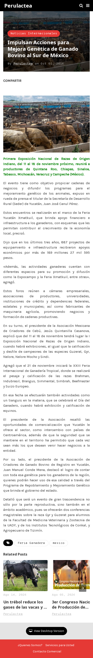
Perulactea (18, 5)
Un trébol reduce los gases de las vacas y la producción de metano (25, 604)
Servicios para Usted (59, 645)
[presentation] (82, 588)
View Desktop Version (48, 631)
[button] (87, 6)
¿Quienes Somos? (30, 645)
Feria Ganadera (31, 543)
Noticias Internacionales (33, 33)
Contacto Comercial (47, 651)
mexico (58, 543)
